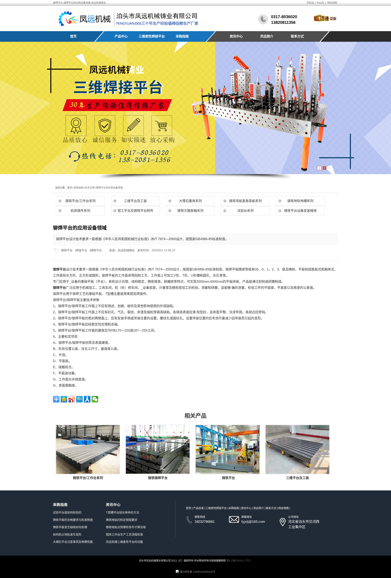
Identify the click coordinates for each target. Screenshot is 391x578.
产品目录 (198, 508)
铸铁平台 (96, 250)
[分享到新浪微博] (71, 399)
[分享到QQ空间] (64, 399)
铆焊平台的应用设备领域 (109, 187)
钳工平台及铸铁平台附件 (135, 210)
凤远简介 (266, 36)
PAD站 (320, 2)
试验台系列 (245, 210)
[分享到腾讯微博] (79, 399)
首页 (73, 36)
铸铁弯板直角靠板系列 (245, 201)
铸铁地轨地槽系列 (300, 201)
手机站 (310, 2)
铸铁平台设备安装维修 (300, 210)
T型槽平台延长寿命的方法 (122, 512)
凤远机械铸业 (126, 250)
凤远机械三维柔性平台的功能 (124, 541)
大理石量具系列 (190, 201)
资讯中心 (236, 36)
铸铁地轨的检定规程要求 (121, 519)
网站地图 (332, 2)
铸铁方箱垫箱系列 (190, 210)
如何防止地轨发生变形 (67, 534)
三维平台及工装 (135, 201)
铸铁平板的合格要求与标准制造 (73, 519)
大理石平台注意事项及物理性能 (73, 541)
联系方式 (297, 36)
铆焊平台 (66, 250)
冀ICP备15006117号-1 (239, 560)
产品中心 (121, 36)
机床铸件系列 (80, 210)
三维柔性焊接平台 (152, 36)
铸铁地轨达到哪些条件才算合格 (126, 527)
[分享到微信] (95, 399)
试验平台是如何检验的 (67, 512)
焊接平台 (81, 250)
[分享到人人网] (87, 399)
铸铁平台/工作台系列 (80, 201)
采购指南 (182, 36)
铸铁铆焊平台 (158, 478)
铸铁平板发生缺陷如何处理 (70, 527)
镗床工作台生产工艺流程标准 (124, 534)
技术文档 (89, 187)
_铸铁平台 (227, 478)
